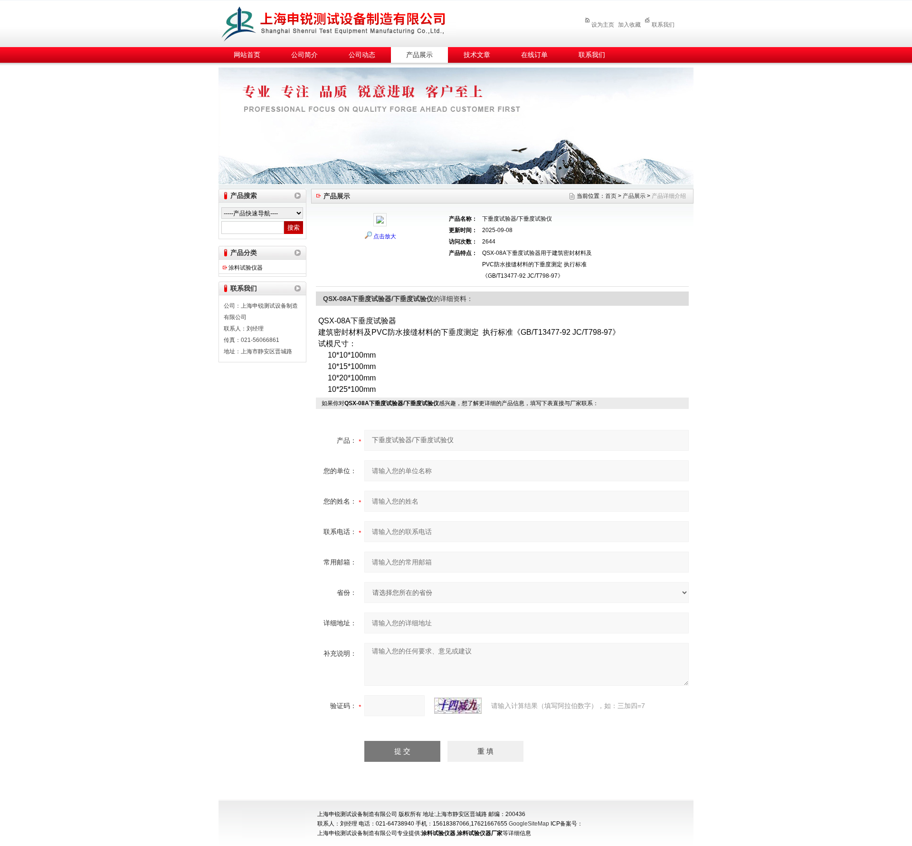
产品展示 (419, 54)
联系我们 (663, 24)
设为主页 (602, 24)
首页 (611, 196)
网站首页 (247, 54)
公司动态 (362, 54)
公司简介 (304, 54)
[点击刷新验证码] (458, 706)
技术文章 (477, 54)
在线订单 (534, 54)
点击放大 (384, 236)
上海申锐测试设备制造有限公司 (344, 22)
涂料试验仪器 (245, 267)
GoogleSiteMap (529, 823)
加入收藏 (629, 24)
